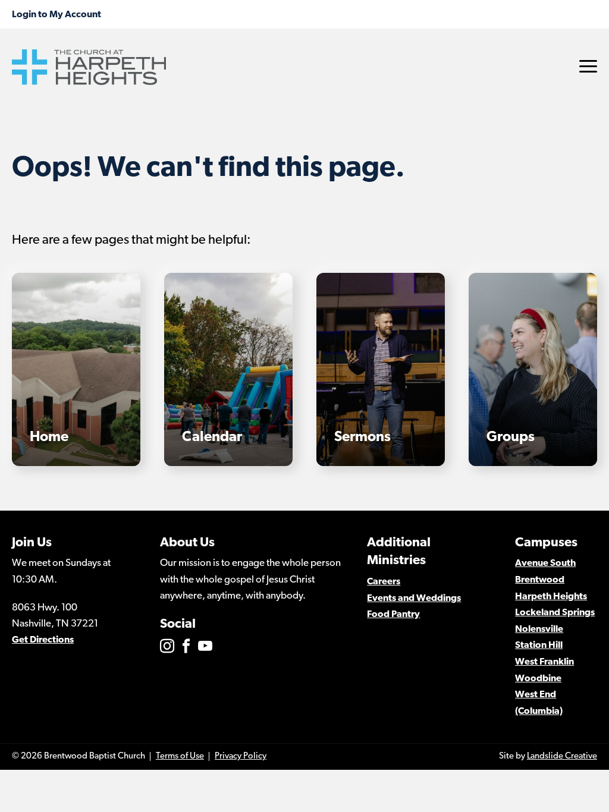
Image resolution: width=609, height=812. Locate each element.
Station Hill (539, 645)
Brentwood (539, 580)
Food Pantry (393, 614)
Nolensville (539, 629)
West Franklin (544, 662)
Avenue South (545, 563)
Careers (383, 582)
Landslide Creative (562, 756)
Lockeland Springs (555, 613)
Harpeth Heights (551, 597)
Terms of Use (180, 756)
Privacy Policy (240, 756)
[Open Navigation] (588, 66)
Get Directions (43, 640)
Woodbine (538, 679)
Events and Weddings (414, 598)
